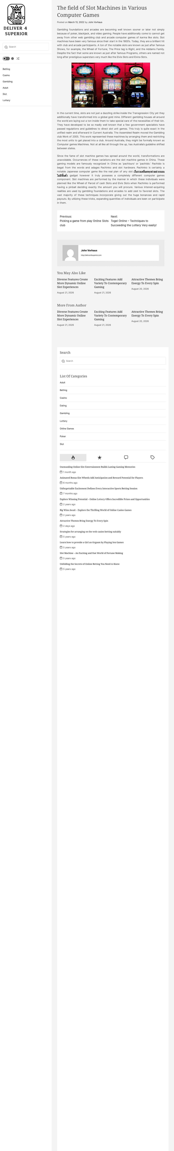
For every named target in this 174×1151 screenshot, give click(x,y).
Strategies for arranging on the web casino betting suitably (90, 531)
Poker (63, 436)
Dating (63, 405)
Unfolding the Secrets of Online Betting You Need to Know (90, 563)
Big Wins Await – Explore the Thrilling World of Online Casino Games (95, 510)
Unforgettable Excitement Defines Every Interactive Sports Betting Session (98, 488)
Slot (5, 94)
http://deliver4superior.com (91, 255)
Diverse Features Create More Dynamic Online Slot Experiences (72, 283)
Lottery (6, 100)
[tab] (73, 457)
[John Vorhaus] (70, 253)
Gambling (8, 81)
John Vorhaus (95, 22)
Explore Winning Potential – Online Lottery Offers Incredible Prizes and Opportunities (105, 499)
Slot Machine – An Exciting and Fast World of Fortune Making (91, 553)
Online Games (67, 428)
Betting (6, 69)
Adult (5, 87)
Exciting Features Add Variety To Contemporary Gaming (110, 283)
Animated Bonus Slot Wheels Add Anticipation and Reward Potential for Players (101, 477)
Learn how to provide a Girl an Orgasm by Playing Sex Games (92, 542)
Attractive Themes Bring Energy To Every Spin (147, 281)
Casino (6, 75)
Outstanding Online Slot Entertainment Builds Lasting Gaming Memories (97, 466)
